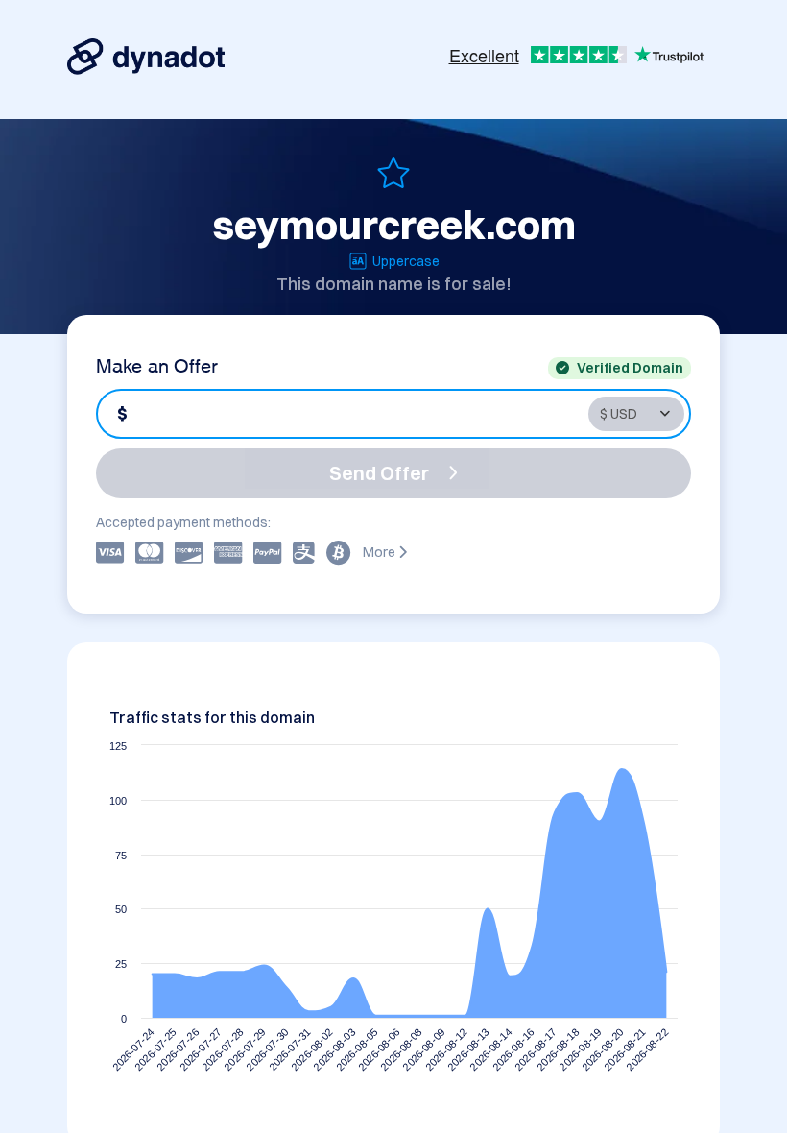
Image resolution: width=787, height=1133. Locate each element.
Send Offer (379, 473)
